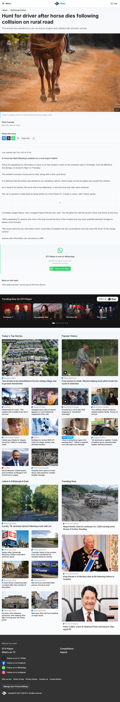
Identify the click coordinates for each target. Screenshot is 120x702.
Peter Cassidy (8, 122)
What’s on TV (8, 652)
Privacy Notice (31, 679)
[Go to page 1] (53, 323)
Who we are (6, 679)
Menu (8, 3)
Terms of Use (18, 679)
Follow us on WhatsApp (16, 668)
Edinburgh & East (18, 10)
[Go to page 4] (59, 323)
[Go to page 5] (61, 323)
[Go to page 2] (56, 323)
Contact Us (43, 679)
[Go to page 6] (63, 323)
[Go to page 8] (67, 323)
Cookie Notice (55, 679)
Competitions (67, 648)
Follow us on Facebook (16, 663)
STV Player (7, 648)
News (5, 10)
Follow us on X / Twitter (16, 658)
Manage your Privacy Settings (16, 686)
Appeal (63, 652)
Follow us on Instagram (16, 672)
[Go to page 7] (65, 323)
